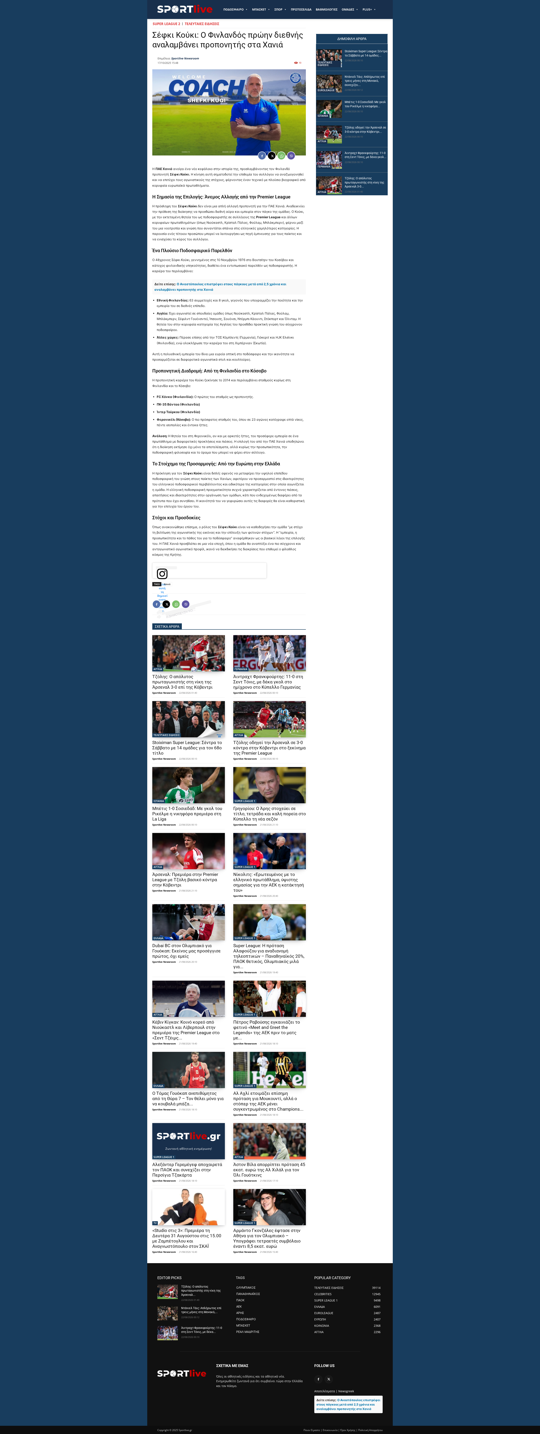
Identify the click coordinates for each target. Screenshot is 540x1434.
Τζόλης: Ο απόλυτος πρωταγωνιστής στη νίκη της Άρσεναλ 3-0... (364, 182)
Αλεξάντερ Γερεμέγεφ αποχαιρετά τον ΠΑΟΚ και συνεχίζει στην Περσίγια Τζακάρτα (187, 1170)
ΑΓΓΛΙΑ (158, 669)
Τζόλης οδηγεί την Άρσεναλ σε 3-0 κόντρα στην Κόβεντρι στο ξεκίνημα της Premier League (269, 748)
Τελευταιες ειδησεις (202, 24)
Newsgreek (346, 1391)
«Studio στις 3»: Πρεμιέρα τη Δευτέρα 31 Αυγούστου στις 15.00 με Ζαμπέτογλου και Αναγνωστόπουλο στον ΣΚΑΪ (186, 1238)
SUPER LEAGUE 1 (245, 801)
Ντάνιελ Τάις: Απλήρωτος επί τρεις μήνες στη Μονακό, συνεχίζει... (365, 81)
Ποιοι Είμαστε (312, 1430)
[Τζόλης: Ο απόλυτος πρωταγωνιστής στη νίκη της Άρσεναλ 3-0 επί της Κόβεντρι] (188, 653)
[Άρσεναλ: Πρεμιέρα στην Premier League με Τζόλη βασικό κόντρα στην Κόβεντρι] (188, 851)
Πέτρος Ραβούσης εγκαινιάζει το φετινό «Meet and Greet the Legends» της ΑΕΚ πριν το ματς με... (266, 1030)
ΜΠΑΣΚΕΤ (259, 9)
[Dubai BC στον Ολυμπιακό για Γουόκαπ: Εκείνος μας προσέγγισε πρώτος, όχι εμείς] (188, 922)
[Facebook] (262, 155)
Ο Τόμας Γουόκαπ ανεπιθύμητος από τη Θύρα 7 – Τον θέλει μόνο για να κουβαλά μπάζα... (188, 1098)
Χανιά (167, 584)
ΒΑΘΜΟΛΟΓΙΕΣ (327, 9)
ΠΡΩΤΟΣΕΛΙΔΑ (301, 9)
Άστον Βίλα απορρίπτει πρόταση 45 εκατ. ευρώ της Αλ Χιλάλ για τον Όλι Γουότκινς (269, 1170)
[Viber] (291, 155)
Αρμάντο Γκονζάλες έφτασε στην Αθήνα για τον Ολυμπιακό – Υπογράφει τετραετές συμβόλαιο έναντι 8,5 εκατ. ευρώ (267, 1238)
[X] (271, 155)
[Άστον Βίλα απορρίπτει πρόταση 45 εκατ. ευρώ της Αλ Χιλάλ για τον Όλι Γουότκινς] (269, 1141)
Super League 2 (166, 24)
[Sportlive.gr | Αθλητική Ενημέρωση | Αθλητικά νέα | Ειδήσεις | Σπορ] (181, 1373)
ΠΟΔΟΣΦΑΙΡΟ (233, 9)
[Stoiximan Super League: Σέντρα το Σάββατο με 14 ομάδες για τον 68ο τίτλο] (188, 719)
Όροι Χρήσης (347, 1430)
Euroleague (326, 90)
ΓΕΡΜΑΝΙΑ (241, 669)
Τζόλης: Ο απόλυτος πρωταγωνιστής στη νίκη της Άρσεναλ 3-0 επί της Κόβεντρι (182, 682)
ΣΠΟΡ (278, 9)
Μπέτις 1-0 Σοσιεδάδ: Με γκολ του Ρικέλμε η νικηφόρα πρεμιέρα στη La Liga (187, 814)
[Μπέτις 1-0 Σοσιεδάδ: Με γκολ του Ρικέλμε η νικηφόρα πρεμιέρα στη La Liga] (188, 785)
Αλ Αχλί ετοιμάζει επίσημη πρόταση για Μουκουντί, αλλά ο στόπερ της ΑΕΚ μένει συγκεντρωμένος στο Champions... (268, 1101)
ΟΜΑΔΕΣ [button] (348, 9)
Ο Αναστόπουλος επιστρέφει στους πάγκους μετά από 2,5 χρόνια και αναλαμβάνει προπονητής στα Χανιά (348, 1404)
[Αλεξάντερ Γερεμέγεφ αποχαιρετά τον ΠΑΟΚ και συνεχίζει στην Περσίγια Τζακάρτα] (188, 1141)
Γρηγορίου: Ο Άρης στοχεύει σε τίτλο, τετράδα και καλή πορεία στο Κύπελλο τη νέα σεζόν (269, 814)
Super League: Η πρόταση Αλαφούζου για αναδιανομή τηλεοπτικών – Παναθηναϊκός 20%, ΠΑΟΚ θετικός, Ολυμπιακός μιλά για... (268, 956)
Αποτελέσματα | (326, 1391)
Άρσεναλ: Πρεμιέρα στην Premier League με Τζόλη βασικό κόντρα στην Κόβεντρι (185, 880)
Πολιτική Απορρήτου (370, 1430)
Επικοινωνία (330, 1430)
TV (155, 1223)
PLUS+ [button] (367, 9)
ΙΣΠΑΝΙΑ (159, 801)
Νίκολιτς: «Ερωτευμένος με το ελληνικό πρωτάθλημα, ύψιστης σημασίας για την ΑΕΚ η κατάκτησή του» (268, 882)
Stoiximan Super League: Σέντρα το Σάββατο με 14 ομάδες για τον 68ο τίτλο (187, 748)
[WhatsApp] (281, 155)
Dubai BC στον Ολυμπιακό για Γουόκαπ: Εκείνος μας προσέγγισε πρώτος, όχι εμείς (186, 951)
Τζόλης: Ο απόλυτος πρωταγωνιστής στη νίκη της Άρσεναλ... (201, 1290)
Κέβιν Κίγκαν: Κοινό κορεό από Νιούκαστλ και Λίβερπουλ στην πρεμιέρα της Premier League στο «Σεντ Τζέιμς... (186, 1030)
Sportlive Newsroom (185, 58)
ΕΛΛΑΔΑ (158, 938)
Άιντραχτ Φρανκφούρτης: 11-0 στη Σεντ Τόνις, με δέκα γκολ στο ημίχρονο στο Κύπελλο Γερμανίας (268, 682)
